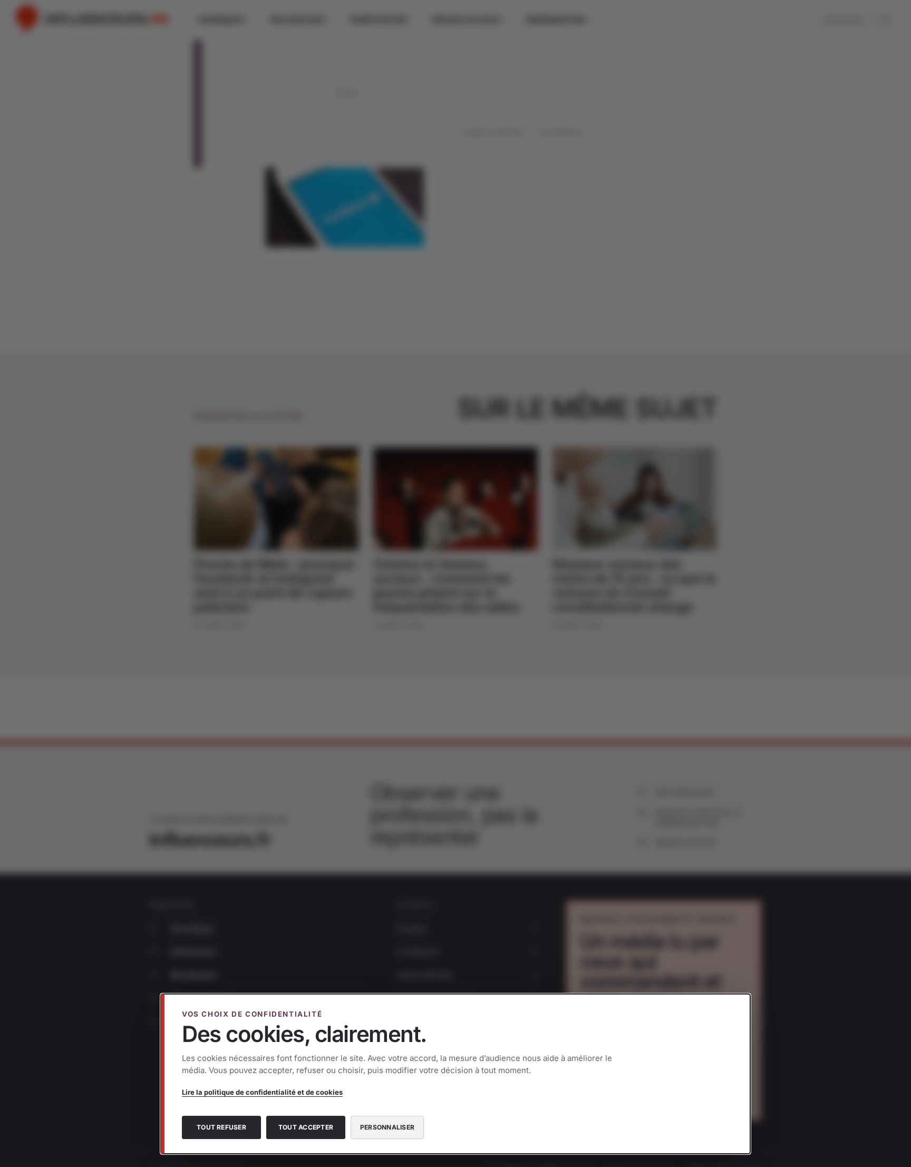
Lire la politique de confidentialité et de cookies (262, 1092)
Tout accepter (305, 1127)
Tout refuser (221, 1127)
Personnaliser (387, 1127)
